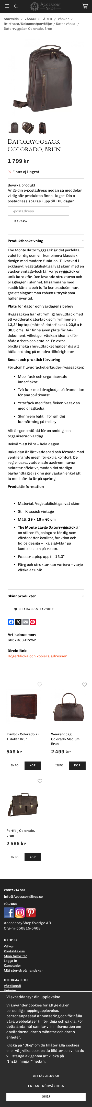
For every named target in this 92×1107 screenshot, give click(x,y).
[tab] (46, 241)
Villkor (9, 946)
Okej (46, 1096)
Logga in (10, 961)
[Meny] (7, 6)
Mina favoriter (15, 956)
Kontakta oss (14, 951)
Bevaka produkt (21, 185)
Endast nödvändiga (46, 1086)
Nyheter (10, 991)
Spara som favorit (35, 609)
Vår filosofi (12, 986)
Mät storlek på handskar (23, 970)
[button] (33, 766)
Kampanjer (12, 965)
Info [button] (15, 765)
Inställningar (46, 1076)
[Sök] (16, 6)
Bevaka (20, 221)
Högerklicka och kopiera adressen (37, 656)
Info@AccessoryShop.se (23, 896)
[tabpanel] (46, 418)
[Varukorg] (84, 6)
